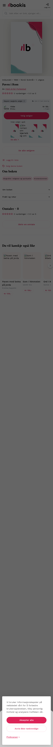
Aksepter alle (26, 720)
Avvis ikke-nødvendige (26, 728)
